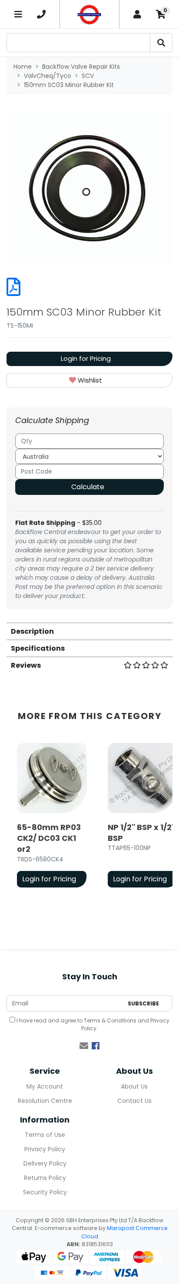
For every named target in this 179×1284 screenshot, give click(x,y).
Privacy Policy (44, 1149)
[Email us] (84, 1046)
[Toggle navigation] (18, 14)
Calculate (87, 487)
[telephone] (41, 14)
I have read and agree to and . (92, 1024)
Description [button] (32, 631)
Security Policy (45, 1192)
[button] (89, 380)
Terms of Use (45, 1134)
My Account (45, 1086)
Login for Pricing (86, 358)
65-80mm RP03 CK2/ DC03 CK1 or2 (49, 838)
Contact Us (134, 1100)
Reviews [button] (26, 665)
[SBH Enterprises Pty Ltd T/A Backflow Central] (89, 14)
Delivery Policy (44, 1163)
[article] (52, 817)
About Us (134, 1086)
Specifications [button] (38, 648)
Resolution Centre (45, 1100)
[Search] (161, 42)
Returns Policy (45, 1177)
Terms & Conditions (110, 1020)
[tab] (89, 630)
